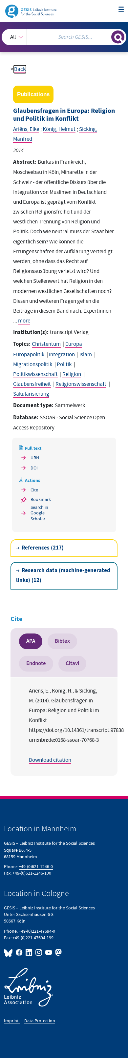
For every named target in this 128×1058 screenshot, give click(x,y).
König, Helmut (59, 129)
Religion (71, 374)
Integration (62, 354)
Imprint (12, 1021)
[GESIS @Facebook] (19, 952)
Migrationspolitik (32, 364)
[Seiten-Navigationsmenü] (121, 10)
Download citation (50, 760)
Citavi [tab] (72, 663)
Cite (34, 490)
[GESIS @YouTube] (49, 952)
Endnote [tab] (36, 663)
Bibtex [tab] (62, 641)
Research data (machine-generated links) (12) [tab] (63, 575)
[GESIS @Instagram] (39, 952)
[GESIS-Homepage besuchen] (31, 10)
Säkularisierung (31, 394)
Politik (64, 364)
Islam (85, 354)
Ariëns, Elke (26, 129)
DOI (34, 468)
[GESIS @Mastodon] (58, 952)
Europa (73, 344)
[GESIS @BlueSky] (9, 952)
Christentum (46, 344)
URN (35, 458)
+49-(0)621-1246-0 (36, 866)
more (24, 320)
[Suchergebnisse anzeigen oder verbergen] (117, 37)
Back (20, 69)
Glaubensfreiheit (32, 384)
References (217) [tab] (43, 548)
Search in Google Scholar (39, 513)
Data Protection (39, 1021)
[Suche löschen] (106, 36)
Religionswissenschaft (80, 384)
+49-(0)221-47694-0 (37, 931)
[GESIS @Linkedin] (29, 952)
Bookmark (41, 499)
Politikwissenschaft (35, 374)
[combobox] (64, 37)
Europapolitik (28, 354)
